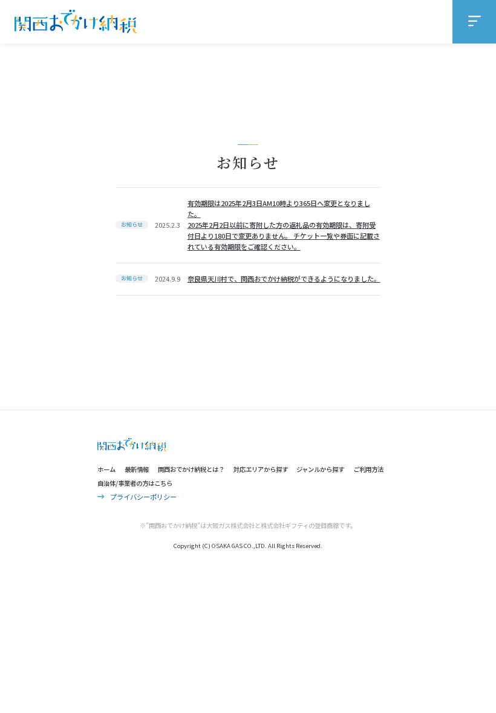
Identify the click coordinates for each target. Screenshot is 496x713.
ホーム (106, 469)
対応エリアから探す (260, 469)
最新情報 (137, 469)
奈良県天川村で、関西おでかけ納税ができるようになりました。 (284, 278)
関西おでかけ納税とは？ (191, 469)
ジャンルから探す (320, 469)
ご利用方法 (368, 469)
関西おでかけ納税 (76, 22)
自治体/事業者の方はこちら (134, 483)
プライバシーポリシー (143, 497)
